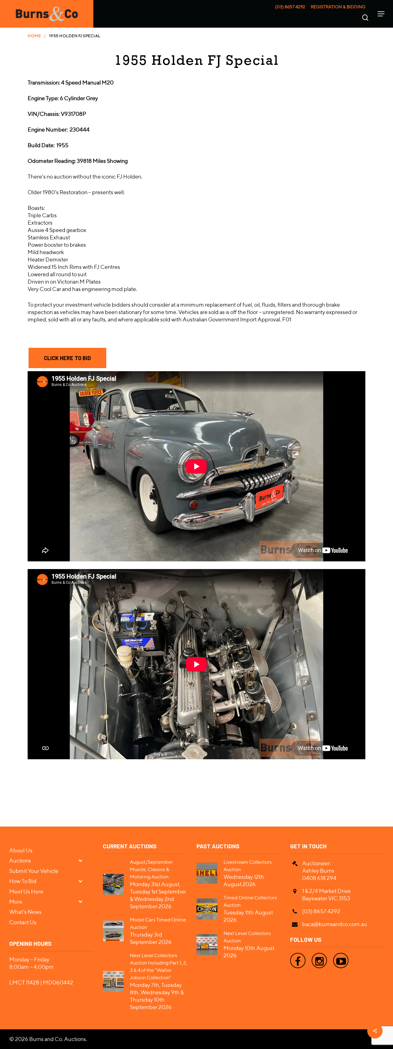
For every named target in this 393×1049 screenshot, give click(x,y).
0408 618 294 (319, 878)
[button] (67, 358)
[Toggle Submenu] (83, 860)
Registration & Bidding (338, 6)
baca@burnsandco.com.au (334, 924)
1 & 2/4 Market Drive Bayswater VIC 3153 (326, 895)
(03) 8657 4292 (290, 6)
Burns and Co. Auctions (57, 1039)
